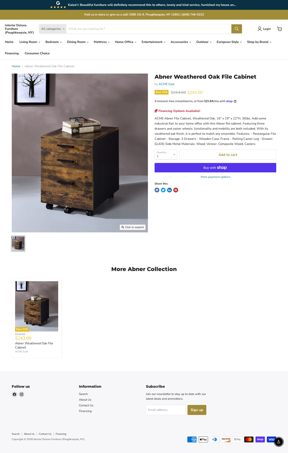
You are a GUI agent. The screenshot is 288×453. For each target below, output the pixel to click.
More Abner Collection (144, 269)
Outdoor (202, 42)
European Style (228, 42)
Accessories (180, 42)
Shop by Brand (258, 42)
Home (9, 42)
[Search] (236, 28)
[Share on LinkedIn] (169, 190)
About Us (85, 400)
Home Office (124, 42)
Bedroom (52, 42)
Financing (12, 53)
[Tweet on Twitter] (163, 190)
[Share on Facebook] (157, 190)
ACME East (167, 84)
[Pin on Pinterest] (175, 190)
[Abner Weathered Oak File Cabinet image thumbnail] (18, 243)
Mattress (101, 42)
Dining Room (76, 42)
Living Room (28, 42)
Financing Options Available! (179, 111)
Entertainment (152, 42)
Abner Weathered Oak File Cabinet (34, 345)
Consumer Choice (37, 53)
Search (83, 394)
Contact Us (86, 405)
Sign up (197, 410)
